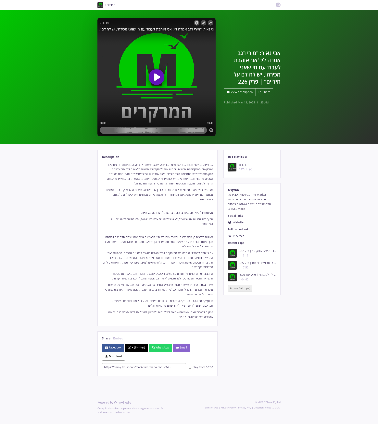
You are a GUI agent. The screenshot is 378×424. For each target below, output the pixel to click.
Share (266, 92)
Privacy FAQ (244, 407)
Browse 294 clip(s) (240, 288)
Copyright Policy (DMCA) (267, 407)
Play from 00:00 (203, 367)
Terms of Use (211, 407)
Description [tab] (110, 157)
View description (242, 92)
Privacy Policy (228, 407)
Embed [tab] (118, 338)
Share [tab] (106, 338)
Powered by (105, 402)
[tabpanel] (157, 240)
